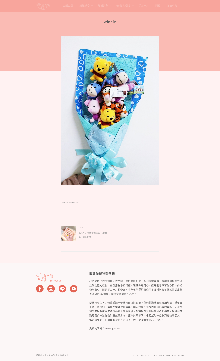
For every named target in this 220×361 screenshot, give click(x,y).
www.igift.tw (112, 328)
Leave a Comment (70, 202)
